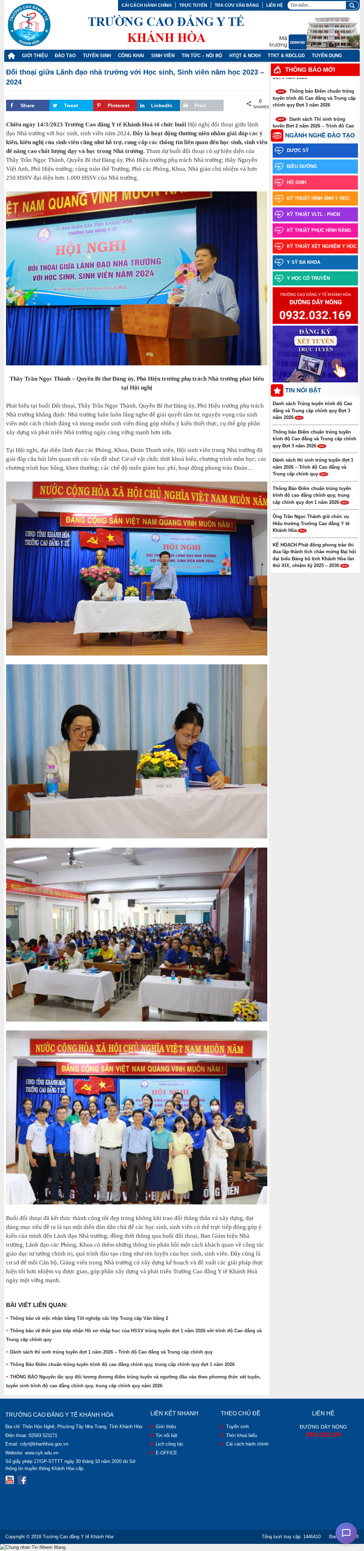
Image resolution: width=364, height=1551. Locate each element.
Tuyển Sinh (97, 55)
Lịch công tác (169, 1444)
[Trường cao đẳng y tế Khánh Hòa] (125, 25)
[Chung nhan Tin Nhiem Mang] (32, 1547)
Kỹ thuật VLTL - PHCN (313, 214)
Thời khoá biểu (241, 1435)
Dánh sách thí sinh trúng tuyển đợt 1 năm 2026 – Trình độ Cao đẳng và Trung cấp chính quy (111, 1352)
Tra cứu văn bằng (237, 5)
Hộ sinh (296, 182)
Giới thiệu (35, 55)
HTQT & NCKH (245, 55)
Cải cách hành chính (147, 5)
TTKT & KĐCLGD (286, 55)
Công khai (131, 55)
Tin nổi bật (166, 1435)
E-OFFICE (166, 1452)
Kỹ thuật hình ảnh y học (318, 198)
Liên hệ (274, 5)
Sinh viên (163, 55)
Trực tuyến (193, 5)
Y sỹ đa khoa (303, 262)
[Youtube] (9, 1479)
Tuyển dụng (327, 55)
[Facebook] (22, 1479)
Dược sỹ (298, 150)
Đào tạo (65, 55)
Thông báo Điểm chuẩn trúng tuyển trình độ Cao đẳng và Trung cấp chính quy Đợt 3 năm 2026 (314, 87)
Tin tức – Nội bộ (202, 55)
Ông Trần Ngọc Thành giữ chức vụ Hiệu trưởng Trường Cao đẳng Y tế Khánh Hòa (311, 523)
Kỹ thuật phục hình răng (319, 230)
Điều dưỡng (302, 166)
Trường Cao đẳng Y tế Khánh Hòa (78, 1536)
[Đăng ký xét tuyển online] (315, 354)
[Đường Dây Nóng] (315, 306)
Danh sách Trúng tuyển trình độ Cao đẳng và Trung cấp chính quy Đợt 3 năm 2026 (312, 410)
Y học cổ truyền (308, 278)
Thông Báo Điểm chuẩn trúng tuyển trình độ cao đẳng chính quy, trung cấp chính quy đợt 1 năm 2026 (122, 1364)
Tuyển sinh (237, 1426)
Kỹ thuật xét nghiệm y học (322, 246)
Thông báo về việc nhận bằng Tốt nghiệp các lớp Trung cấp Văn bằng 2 (89, 1318)
